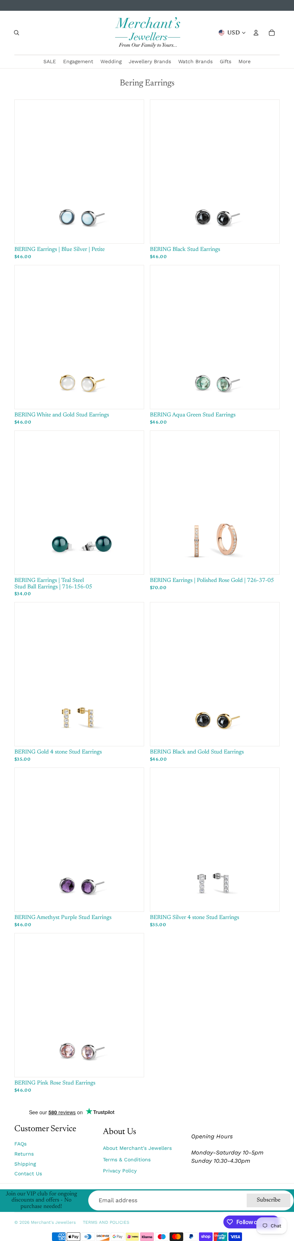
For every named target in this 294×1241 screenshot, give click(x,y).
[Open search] (16, 33)
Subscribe (268, 1200)
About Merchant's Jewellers (137, 1148)
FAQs (20, 1144)
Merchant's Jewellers (53, 1222)
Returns (24, 1154)
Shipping (25, 1164)
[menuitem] (244, 62)
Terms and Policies (106, 1222)
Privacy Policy (120, 1171)
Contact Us (28, 1173)
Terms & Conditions (127, 1159)
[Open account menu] (256, 33)
